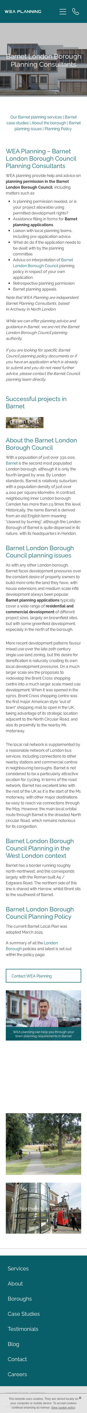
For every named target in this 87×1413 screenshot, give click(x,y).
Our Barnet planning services (36, 116)
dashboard (38, 1393)
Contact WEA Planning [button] (32, 975)
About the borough (49, 122)
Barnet (12, 463)
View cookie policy (63, 1407)
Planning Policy (58, 128)
